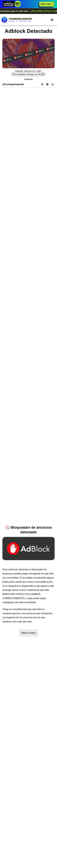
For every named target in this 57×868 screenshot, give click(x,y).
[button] (52, 19)
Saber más (45, 4)
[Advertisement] (28, 116)
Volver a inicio (28, 633)
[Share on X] (42, 84)
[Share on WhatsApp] (53, 84)
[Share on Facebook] (47, 84)
